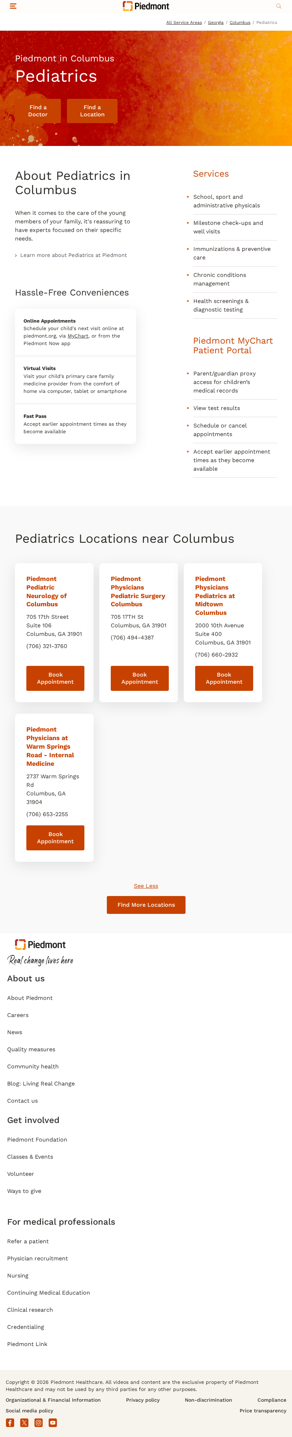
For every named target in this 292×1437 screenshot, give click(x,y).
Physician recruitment (37, 1258)
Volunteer (20, 1173)
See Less (146, 885)
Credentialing (25, 1327)
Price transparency (263, 1410)
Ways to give (24, 1191)
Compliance (271, 1400)
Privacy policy (143, 1400)
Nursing (17, 1275)
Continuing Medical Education (48, 1292)
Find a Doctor (38, 111)
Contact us (22, 1100)
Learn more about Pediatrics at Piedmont (73, 255)
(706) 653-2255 (47, 814)
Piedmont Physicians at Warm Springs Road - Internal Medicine (50, 746)
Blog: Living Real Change (41, 1083)
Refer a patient (28, 1241)
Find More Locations (146, 904)
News (14, 1032)
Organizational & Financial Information (53, 1400)
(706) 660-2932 (216, 654)
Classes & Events (30, 1156)
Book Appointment (55, 678)
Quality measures (31, 1049)
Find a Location (92, 111)
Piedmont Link (27, 1344)
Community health (33, 1066)
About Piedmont (30, 998)
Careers (17, 1015)
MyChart (78, 336)
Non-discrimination (208, 1400)
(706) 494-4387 (132, 637)
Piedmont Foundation (37, 1139)
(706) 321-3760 (46, 646)
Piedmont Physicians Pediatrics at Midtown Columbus (215, 596)
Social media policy (29, 1410)
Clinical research (30, 1309)
